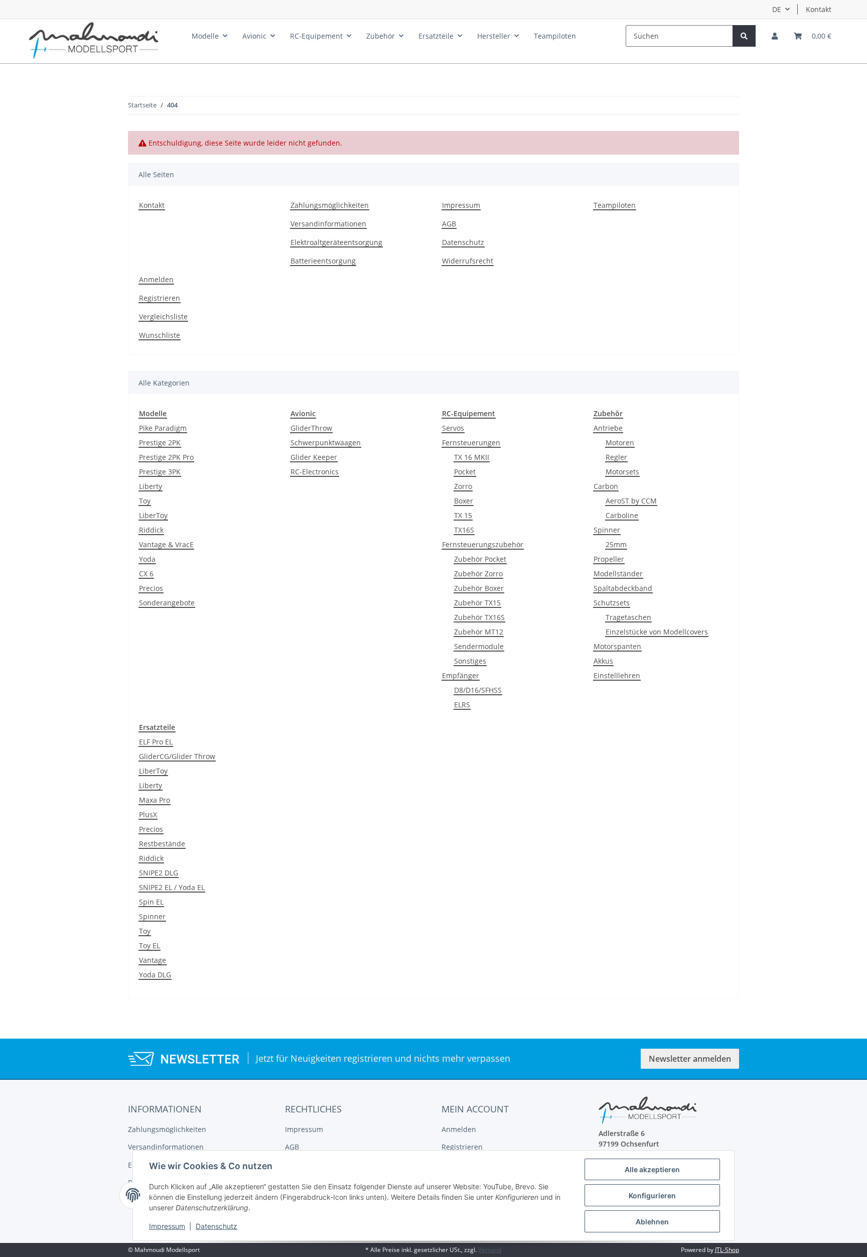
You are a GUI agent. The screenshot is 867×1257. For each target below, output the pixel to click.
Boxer (463, 501)
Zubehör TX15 (477, 602)
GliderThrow (311, 428)
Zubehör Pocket (480, 559)
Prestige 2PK (160, 442)
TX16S (464, 530)
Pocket (465, 471)
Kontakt (818, 9)
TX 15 (463, 515)
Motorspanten (617, 646)
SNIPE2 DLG (158, 872)
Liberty (150, 486)
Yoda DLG (155, 974)
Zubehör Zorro (478, 573)
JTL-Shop (727, 1249)
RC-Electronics (315, 471)
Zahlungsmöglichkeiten (330, 205)
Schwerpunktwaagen (326, 442)
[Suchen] (744, 36)
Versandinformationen (328, 223)
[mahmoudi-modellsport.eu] (94, 38)
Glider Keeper (314, 457)
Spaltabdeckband (623, 588)
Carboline (622, 515)
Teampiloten (555, 36)
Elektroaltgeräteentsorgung (336, 242)
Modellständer (618, 573)
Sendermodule (479, 646)
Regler (616, 457)
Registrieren (159, 298)
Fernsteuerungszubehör (482, 544)
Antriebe (608, 428)
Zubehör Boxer (479, 588)
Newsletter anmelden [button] (690, 1058)
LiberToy (153, 515)
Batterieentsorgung (323, 261)
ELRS (462, 704)
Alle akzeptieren (652, 1169)
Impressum (461, 205)
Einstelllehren (617, 675)
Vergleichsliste (163, 316)
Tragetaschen (628, 617)
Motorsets (622, 471)
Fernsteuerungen (471, 442)
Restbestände (162, 843)
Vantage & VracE (166, 544)
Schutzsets (612, 602)
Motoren (620, 442)
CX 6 (146, 573)
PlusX (148, 814)
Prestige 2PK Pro (166, 457)
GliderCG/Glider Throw (177, 756)
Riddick (151, 530)
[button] (775, 36)
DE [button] (776, 9)
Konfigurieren (652, 1195)
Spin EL (151, 902)
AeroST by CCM (631, 501)
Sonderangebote (167, 602)
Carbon (606, 486)
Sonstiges (470, 661)
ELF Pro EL (156, 741)
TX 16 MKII (471, 457)
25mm (616, 544)
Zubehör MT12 (478, 632)
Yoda (147, 559)
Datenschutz (463, 242)
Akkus (603, 661)
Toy (145, 501)
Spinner (607, 530)
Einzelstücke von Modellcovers (657, 632)
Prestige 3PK (160, 471)
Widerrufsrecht (467, 261)
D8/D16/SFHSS (478, 690)
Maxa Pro (154, 800)
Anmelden (156, 279)
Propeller (609, 559)
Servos (453, 428)
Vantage (152, 960)
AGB (449, 223)
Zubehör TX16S (479, 617)
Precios (151, 588)
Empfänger (460, 675)
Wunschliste (159, 335)
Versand (489, 1249)
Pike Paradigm (163, 428)
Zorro (463, 486)
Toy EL (149, 945)
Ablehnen (652, 1221)
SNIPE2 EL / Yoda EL (172, 887)
